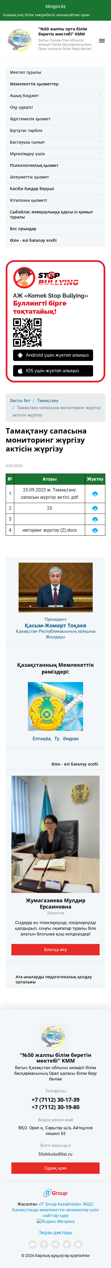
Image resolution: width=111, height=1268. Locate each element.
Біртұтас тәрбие (26, 130)
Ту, (57, 738)
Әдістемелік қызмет (30, 118)
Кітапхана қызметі (28, 200)
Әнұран (71, 738)
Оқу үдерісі (21, 107)
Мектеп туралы (25, 72)
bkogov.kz (56, 6)
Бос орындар (23, 228)
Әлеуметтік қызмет (29, 177)
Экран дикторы (55, 1232)
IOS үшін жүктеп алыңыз (52, 370)
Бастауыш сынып (27, 142)
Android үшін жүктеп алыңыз (57, 355)
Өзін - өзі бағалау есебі (33, 240)
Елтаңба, (42, 738)
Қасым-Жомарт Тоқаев (55, 625)
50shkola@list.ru (55, 1154)
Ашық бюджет (24, 95)
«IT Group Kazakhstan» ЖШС (66, 1204)
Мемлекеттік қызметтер (34, 84)
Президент (56, 619)
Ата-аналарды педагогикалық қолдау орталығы (54, 979)
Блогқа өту (55, 949)
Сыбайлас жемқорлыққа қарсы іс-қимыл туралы (51, 214)
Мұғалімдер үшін (27, 153)
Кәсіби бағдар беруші (32, 188)
